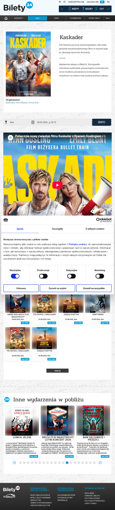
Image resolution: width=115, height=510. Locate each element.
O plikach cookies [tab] (95, 229)
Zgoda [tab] (20, 229)
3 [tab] (28, 462)
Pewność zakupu (92, 496)
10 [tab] (55, 462)
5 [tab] (36, 462)
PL (102, 2)
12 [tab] (63, 462)
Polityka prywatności (95, 501)
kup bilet (25, 323)
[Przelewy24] (9, 499)
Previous (14, 462)
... (108, 18)
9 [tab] (51, 462)
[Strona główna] (18, 11)
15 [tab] (75, 462)
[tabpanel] (22, 432)
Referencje (62, 500)
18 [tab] (86, 462)
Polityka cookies (92, 498)
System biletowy (65, 498)
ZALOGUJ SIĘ (93, 2)
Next (100, 462)
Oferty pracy (91, 503)
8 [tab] (47, 462)
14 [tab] (71, 462)
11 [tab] (59, 462)
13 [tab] (67, 462)
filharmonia (75, 18)
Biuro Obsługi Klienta (40, 495)
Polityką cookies (78, 244)
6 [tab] (39, 462)
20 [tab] (94, 462)
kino (37, 18)
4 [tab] (32, 462)
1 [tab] (20, 462)
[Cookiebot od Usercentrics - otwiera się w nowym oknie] (98, 220)
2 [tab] (24, 462)
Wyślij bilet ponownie (40, 498)
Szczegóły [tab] (57, 229)
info (101, 122)
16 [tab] (78, 462)
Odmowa (21, 288)
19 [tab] (90, 462)
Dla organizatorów (66, 495)
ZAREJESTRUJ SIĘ (76, 2)
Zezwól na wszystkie (94, 288)
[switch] (43, 276)
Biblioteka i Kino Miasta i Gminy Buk (22, 102)
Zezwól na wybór (57, 288)
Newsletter (35, 500)
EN (108, 2)
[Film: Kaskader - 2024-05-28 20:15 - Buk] (28, 64)
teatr (56, 18)
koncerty (18, 18)
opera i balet (94, 18)
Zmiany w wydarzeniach (41, 503)
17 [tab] (82, 462)
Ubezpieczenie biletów (40, 505)
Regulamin (89, 493)
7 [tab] (43, 462)
